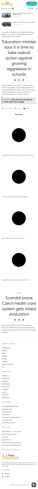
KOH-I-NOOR (5, 386)
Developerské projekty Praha (10, 406)
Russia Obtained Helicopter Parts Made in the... (23, 14)
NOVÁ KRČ (5, 389)
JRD (3, 367)
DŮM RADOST (5, 397)
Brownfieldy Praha (7, 420)
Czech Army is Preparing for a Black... (24, 22)
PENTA (3, 353)
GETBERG (4, 361)
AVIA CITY (4, 392)
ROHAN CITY (5, 376)
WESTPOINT (5, 395)
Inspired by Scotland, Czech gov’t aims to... (16, 280)
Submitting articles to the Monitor (11, 442)
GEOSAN (4, 359)
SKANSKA (4, 356)
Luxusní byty (5, 414)
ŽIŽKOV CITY (5, 381)
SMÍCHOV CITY (6, 378)
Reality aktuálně (6, 412)
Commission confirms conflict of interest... (16, 197)
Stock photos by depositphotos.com (12, 445)
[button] (31, 4)
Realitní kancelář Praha (8, 422)
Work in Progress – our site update (11, 431)
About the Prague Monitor (9, 434)
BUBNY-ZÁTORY (6, 384)
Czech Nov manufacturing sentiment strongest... (18, 155)
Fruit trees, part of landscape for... (13, 238)
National (27, 108)
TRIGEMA (4, 350)
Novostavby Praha (7, 409)
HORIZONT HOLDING (7, 364)
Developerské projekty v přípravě (11, 417)
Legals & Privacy (6, 439)
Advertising (5, 437)
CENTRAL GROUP (6, 348)
